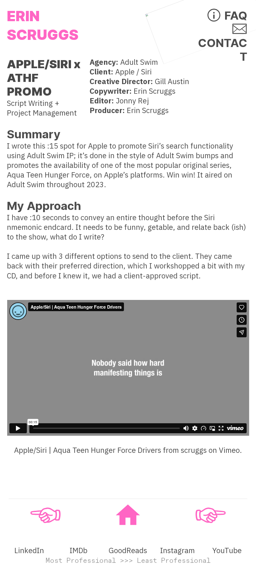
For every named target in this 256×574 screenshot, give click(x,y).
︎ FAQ (226, 15)
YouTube (227, 550)
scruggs (194, 450)
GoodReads (128, 550)
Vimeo (229, 450)
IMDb (78, 550)
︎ (210, 515)
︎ (45, 515)
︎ (128, 515)
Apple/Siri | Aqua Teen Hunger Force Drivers (87, 450)
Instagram (177, 550)
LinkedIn (29, 550)
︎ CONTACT (222, 43)
